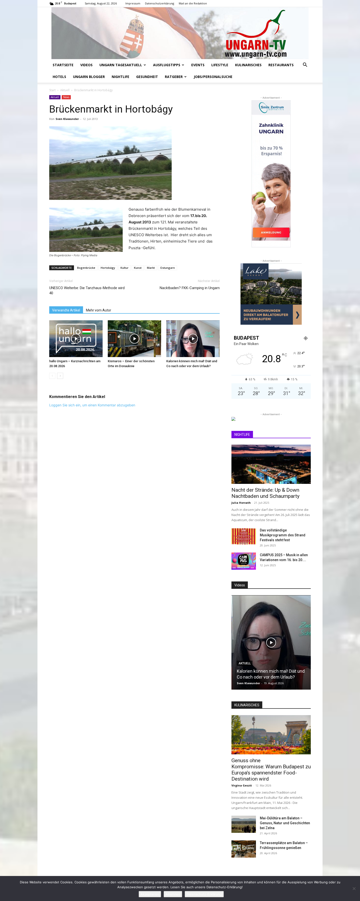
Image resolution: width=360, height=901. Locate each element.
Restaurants (281, 65)
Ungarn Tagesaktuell (120, 65)
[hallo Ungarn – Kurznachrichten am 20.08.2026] (76, 338)
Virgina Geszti (241, 785)
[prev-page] (52, 376)
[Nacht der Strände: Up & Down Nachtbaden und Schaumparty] (271, 464)
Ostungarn (167, 268)
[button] (305, 65)
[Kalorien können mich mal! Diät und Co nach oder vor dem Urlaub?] (193, 338)
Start (52, 90)
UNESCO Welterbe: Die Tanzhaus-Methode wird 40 (87, 290)
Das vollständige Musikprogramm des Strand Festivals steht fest (282, 535)
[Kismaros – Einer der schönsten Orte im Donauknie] (134, 338)
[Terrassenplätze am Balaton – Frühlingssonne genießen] (243, 849)
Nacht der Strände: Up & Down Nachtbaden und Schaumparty (265, 493)
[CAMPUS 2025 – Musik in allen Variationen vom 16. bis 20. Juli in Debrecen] (243, 561)
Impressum (132, 3)
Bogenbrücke (86, 268)
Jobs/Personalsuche (213, 76)
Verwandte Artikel (66, 310)
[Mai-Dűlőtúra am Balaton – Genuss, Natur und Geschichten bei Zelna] (243, 824)
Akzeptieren (150, 894)
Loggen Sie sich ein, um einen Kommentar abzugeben (92, 405)
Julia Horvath (241, 502)
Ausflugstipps (166, 65)
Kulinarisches (248, 65)
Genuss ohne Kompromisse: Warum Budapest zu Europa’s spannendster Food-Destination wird (271, 770)
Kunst (138, 268)
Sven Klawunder (67, 119)
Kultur (124, 268)
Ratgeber (174, 76)
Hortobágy (108, 268)
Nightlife (120, 76)
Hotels (59, 76)
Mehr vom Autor (98, 310)
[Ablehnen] (353, 888)
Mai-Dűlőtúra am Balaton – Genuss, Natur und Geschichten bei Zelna (285, 823)
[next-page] (60, 376)
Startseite (63, 65)
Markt (151, 268)
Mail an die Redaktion (193, 3)
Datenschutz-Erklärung (204, 894)
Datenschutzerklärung (159, 3)
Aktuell (65, 90)
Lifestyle (219, 65)
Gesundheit (147, 76)
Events (197, 65)
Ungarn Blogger (89, 76)
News (66, 97)
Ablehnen (173, 894)
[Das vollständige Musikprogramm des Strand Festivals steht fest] (243, 536)
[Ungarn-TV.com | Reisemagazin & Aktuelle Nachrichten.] (180, 33)
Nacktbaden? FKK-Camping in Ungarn (190, 288)
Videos (86, 65)
